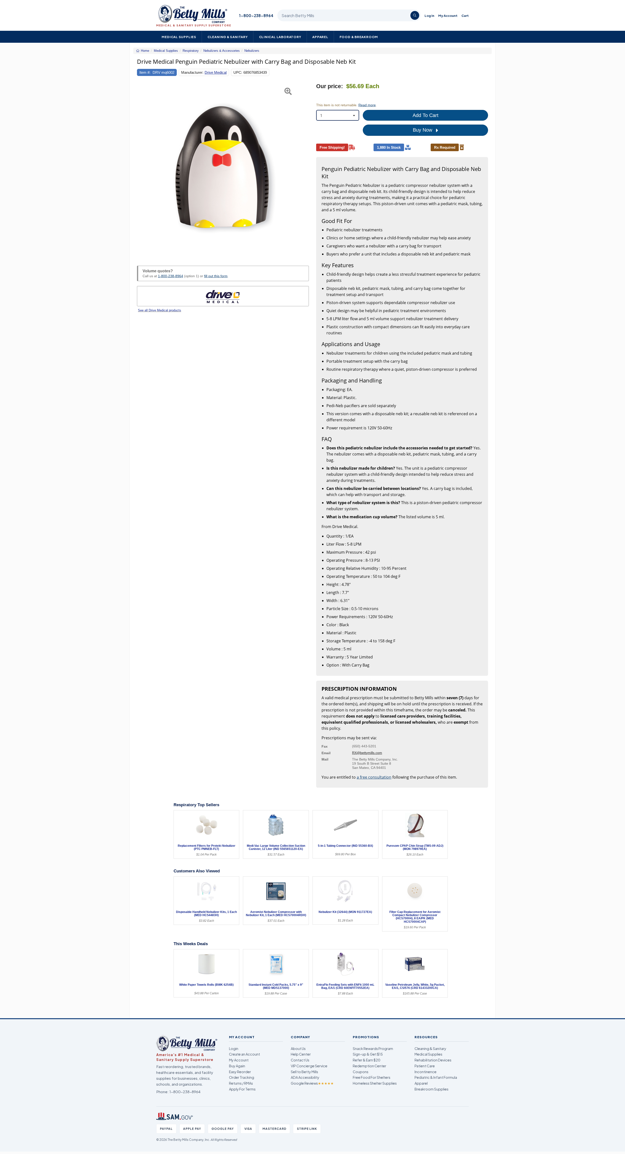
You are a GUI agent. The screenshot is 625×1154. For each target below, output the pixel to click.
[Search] (414, 15)
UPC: (237, 72)
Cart (465, 15)
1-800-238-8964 (256, 15)
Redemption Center (369, 1066)
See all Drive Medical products (159, 310)
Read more (367, 105)
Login (233, 1048)
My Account (448, 15)
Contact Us (300, 1060)
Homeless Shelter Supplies (375, 1083)
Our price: (329, 86)
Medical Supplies (179, 37)
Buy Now (423, 130)
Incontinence (426, 1071)
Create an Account (244, 1054)
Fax (325, 746)
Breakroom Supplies (431, 1089)
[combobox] (337, 115)
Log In (429, 15)
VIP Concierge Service (309, 1066)
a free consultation (374, 777)
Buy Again (237, 1066)
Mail (325, 759)
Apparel (320, 37)
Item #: (144, 72)
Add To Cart (425, 115)
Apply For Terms (242, 1089)
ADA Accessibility (305, 1077)
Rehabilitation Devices (433, 1060)
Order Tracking (241, 1077)
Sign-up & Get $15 (368, 1054)
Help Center (301, 1054)
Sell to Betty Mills (304, 1071)
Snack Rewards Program (373, 1048)
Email (326, 753)
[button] (143, 169)
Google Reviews (312, 1083)
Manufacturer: (192, 72)
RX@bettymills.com (367, 753)
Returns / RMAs (241, 1083)
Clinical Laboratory (280, 37)
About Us (298, 1048)
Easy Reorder (240, 1071)
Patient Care (425, 1066)
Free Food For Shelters (371, 1077)
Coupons (360, 1071)
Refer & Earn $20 (366, 1060)
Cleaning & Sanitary (228, 37)
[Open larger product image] (223, 169)
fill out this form (216, 276)
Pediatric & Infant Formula (436, 1077)
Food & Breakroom (359, 37)
